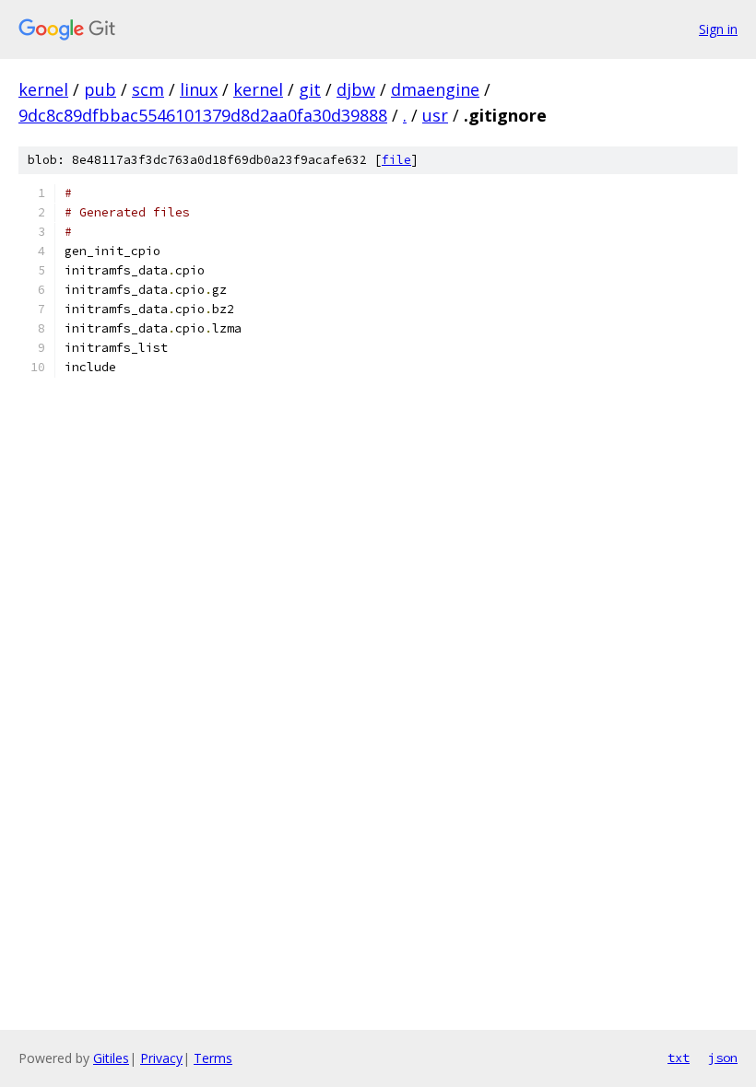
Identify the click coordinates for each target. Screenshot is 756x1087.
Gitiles (111, 1058)
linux (199, 89)
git (310, 89)
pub (100, 89)
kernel (43, 89)
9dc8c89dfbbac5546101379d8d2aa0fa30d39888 (202, 115)
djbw (356, 89)
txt (678, 1057)
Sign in (718, 29)
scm (148, 89)
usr (435, 115)
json (723, 1057)
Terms (213, 1058)
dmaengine (435, 89)
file (396, 160)
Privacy (161, 1058)
